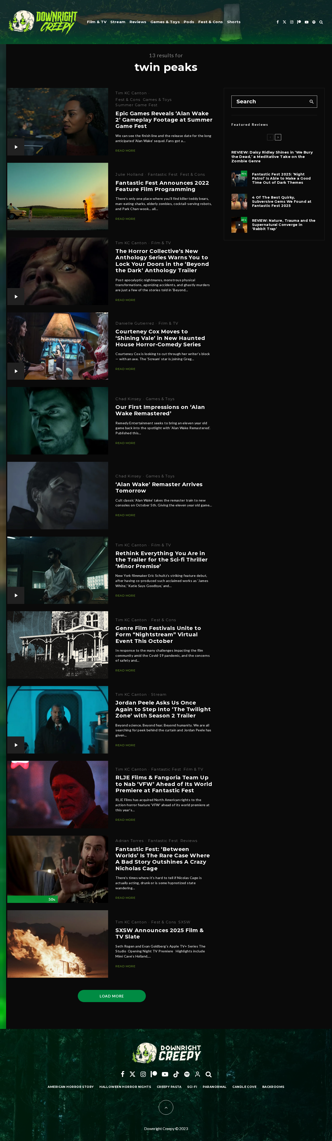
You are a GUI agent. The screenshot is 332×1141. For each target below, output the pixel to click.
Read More (125, 150)
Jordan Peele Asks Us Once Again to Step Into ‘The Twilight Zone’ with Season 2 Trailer (163, 709)
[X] (284, 22)
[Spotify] (313, 22)
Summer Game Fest (136, 105)
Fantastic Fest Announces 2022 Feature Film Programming (162, 186)
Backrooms (273, 1087)
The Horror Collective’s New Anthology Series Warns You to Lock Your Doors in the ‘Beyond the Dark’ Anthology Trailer (162, 261)
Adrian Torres (129, 840)
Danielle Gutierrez (134, 323)
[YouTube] (306, 22)
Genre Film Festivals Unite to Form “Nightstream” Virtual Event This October (158, 634)
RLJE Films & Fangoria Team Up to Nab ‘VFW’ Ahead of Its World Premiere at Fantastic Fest (163, 784)
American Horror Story (71, 1087)
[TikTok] (176, 1074)
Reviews (138, 21)
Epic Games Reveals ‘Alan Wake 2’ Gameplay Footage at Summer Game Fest (163, 120)
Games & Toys (165, 21)
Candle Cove (244, 1087)
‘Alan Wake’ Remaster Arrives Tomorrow (158, 487)
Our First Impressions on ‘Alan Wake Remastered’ (160, 410)
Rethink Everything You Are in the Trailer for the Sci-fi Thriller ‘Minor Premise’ (161, 560)
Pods (189, 21)
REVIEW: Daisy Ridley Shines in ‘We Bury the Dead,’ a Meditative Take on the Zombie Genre (272, 156)
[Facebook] (278, 22)
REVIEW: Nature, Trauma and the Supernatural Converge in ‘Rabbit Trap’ (284, 225)
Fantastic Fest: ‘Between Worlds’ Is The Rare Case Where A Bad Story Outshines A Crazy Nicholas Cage (162, 859)
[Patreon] (299, 22)
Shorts (234, 21)
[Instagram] (291, 22)
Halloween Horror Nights (125, 1087)
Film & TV (96, 21)
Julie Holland (129, 174)
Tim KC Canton (131, 93)
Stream (118, 21)
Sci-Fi (192, 1087)
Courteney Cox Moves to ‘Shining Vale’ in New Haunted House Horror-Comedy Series (160, 338)
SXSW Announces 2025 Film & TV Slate (159, 933)
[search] (311, 101)
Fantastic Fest (163, 174)
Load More (112, 996)
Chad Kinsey (128, 398)
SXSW (184, 922)
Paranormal (215, 1087)
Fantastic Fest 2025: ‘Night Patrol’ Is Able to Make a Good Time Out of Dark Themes (281, 178)
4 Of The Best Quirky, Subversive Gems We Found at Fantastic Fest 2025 (282, 201)
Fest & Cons (210, 21)
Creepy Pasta (169, 1087)
